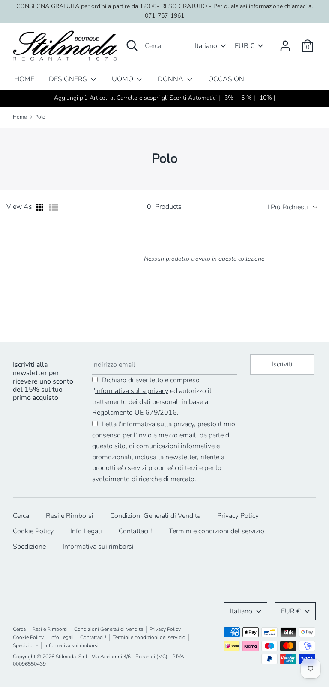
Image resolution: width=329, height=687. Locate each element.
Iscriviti (282, 364)
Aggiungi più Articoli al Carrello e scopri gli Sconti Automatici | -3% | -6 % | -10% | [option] (164, 98)
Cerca (21, 515)
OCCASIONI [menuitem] (227, 79)
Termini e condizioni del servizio (216, 531)
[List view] (53, 207)
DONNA (171, 79)
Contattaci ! (135, 531)
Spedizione (29, 546)
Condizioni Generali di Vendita (155, 515)
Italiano (206, 46)
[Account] (285, 42)
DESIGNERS (69, 79)
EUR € (244, 46)
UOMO (123, 79)
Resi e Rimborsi (69, 515)
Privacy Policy (238, 515)
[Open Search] (132, 45)
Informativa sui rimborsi (98, 546)
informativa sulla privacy (131, 391)
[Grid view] (40, 207)
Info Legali (86, 531)
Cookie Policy (33, 531)
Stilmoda (66, 656)
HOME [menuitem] (24, 79)
